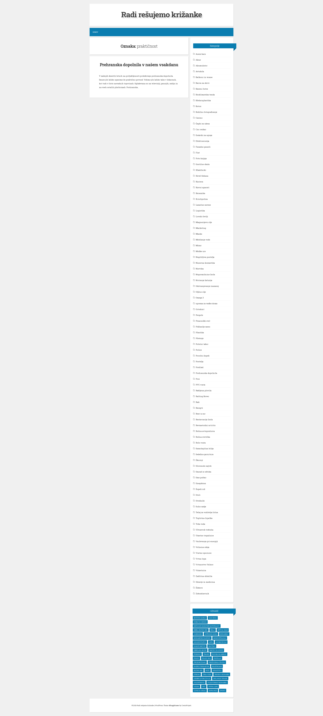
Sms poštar (201, 477)
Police (199, 350)
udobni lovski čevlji (202, 678)
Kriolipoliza (202, 199)
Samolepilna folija (205, 448)
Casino (199, 118)
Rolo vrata (201, 442)
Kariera (199, 181)
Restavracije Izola (204, 419)
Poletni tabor (202, 344)
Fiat (198, 152)
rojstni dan (217, 666)
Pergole (199, 315)
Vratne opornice (203, 553)
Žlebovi (199, 587)
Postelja (199, 361)
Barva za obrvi (202, 83)
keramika (224, 634)
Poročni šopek (202, 355)
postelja (217, 658)
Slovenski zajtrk (203, 466)
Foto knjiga (201, 158)
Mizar (198, 245)
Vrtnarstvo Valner (204, 564)
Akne (198, 60)
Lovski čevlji (202, 216)
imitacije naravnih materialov (206, 626)
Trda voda (200, 524)
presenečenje (200, 662)
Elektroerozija (202, 141)
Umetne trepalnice (205, 535)
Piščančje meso (203, 326)
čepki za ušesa (200, 691)
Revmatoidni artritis (206, 425)
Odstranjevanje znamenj (207, 286)
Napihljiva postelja (205, 257)
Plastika (200, 332)
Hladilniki (201, 170)
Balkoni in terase (204, 77)
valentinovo (199, 682)
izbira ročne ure (200, 630)
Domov (95, 32)
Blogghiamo (174, 705)
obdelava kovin (200, 650)
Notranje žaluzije (204, 280)
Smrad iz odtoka (203, 471)
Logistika (200, 210)
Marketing (201, 228)
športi (222, 691)
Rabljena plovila (203, 390)
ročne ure (198, 670)
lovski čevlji (221, 642)
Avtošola (200, 71)
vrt (203, 686)
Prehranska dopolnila (206, 373)
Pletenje (200, 338)
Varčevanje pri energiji (207, 541)
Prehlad (199, 367)
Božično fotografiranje (206, 112)
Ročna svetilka (203, 437)
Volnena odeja (202, 547)
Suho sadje (201, 506)
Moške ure (201, 251)
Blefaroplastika (203, 100)
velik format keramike (217, 682)
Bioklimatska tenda (205, 94)
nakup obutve (199, 646)
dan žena (213, 618)
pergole (197, 654)
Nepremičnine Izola (205, 274)
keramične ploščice (202, 638)
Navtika (200, 268)
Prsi (198, 379)
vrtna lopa (213, 686)
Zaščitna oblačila (204, 576)
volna (196, 686)
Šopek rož (200, 489)
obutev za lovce (216, 650)
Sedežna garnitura (204, 454)
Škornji (199, 460)
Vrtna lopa (201, 558)
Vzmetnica (201, 570)
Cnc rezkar (201, 129)
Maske (199, 234)
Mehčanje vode (203, 239)
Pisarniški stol (203, 321)
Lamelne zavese (203, 205)
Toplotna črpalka (204, 518)
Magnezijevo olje (204, 222)
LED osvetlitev (200, 642)
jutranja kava (211, 634)
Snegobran (201, 483)
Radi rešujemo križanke (161, 14)
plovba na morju (219, 654)
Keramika (200, 193)
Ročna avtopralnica (205, 431)
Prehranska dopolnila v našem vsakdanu (139, 64)
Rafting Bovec (202, 396)
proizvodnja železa (217, 662)
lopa (211, 642)
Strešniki (200, 500)
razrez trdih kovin (201, 666)
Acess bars (201, 54)
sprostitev (217, 670)
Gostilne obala (203, 164)
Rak (197, 402)
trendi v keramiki (221, 674)
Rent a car (200, 413)
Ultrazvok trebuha (204, 529)
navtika (212, 646)
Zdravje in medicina (205, 582)
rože (208, 670)
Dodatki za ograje (204, 135)
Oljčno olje (201, 292)
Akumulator (201, 65)
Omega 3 (200, 297)
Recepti (199, 408)
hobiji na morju (200, 622)
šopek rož (213, 691)
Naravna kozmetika (205, 263)
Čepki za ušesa (203, 123)
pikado (206, 654)
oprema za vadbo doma (206, 303)
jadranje (198, 634)
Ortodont (200, 309)
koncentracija (219, 638)
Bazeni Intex (202, 89)
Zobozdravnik (202, 593)
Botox (198, 106)
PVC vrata (200, 384)
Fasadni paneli (203, 147)
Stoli (198, 495)
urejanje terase (220, 678)
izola (213, 630)
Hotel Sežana (202, 176)
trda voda (207, 674)
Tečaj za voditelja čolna (207, 512)
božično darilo (200, 618)
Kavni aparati (202, 187)
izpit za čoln (223, 630)
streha (197, 674)
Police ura (206, 658)
